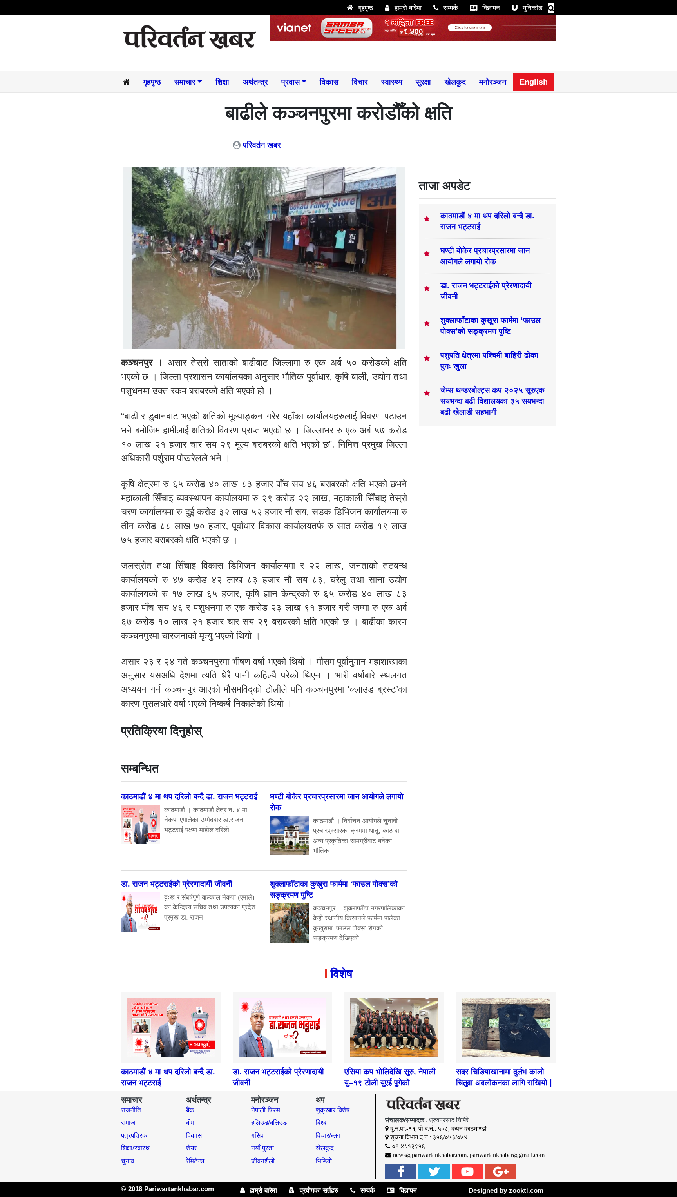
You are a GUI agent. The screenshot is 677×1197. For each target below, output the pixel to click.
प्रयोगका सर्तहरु (318, 1190)
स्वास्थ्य (391, 82)
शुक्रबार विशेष (332, 1110)
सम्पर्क (450, 8)
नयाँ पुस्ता (262, 1148)
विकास (329, 82)
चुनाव (127, 1161)
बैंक (190, 1110)
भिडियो (324, 1161)
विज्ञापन (490, 8)
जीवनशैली (263, 1161)
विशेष (341, 973)
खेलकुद (455, 82)
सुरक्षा (423, 82)
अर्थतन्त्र (255, 82)
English (534, 82)
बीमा (191, 1122)
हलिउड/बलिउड (269, 1122)
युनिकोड (531, 8)
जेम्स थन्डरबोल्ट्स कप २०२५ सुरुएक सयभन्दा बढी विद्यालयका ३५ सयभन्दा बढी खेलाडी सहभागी (492, 401)
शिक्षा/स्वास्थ (135, 1148)
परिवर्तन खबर (262, 145)
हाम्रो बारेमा (407, 8)
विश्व (321, 1122)
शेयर (191, 1148)
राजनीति (131, 1110)
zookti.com (526, 1190)
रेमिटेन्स (195, 1161)
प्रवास (290, 82)
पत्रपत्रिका (135, 1135)
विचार (360, 82)
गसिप (257, 1135)
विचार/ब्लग (328, 1135)
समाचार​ (184, 82)
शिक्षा (222, 82)
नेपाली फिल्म (265, 1110)
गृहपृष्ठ (364, 8)
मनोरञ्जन (492, 82)
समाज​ (128, 1122)
